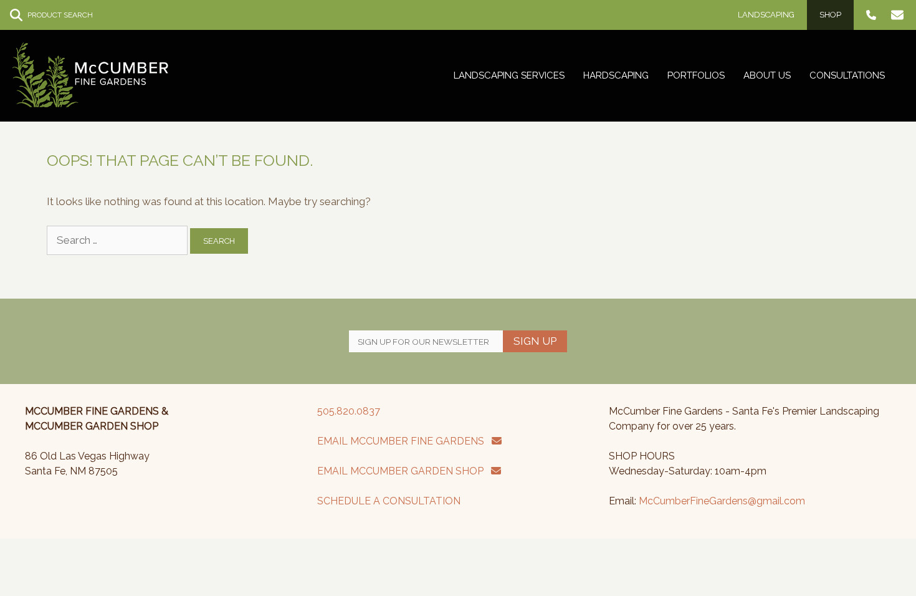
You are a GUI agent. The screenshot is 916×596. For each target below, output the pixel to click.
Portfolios (696, 75)
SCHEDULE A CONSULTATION (388, 501)
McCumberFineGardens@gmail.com (722, 501)
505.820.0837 (348, 411)
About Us (767, 75)
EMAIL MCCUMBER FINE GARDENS (404, 441)
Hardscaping (616, 75)
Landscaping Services (509, 75)
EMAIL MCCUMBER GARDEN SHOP (404, 471)
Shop (830, 14)
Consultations (847, 75)
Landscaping (766, 14)
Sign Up (534, 341)
